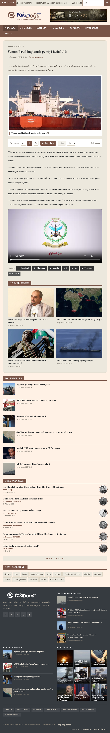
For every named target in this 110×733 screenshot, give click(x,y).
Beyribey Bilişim (64, 724)
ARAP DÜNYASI (37, 574)
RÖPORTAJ (75, 28)
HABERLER (42, 28)
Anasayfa (11, 46)
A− (23, 143)
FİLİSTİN (7, 574)
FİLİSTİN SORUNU (57, 580)
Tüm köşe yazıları (55, 558)
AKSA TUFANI (23, 710)
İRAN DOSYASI (52, 710)
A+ (36, 143)
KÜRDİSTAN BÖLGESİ (72, 574)
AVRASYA (33, 580)
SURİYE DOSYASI (12, 714)
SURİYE (7, 580)
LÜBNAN (97, 574)
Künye (96, 729)
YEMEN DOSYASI (70, 710)
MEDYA (8, 34)
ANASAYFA (10, 28)
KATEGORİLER (92, 28)
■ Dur (62, 143)
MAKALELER (26, 28)
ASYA (49, 574)
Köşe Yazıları (86, 729)
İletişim (104, 729)
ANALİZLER (59, 28)
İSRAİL (24, 574)
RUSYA (57, 574)
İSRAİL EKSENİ (87, 710)
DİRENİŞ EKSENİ (20, 580)
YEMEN (21, 46)
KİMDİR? (87, 574)
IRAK (16, 574)
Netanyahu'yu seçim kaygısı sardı (47, 3)
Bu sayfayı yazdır (36, 57)
